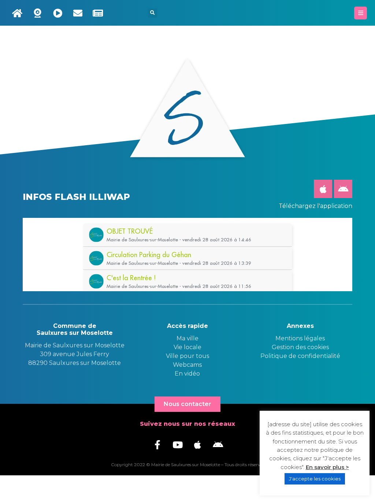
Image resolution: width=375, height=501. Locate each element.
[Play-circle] (57, 13)
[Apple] (323, 189)
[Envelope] (77, 13)
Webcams (187, 364)
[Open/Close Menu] (360, 13)
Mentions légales (300, 338)
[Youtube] (177, 445)
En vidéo (187, 373)
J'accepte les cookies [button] (315, 479)
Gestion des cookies (300, 347)
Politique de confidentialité (300, 355)
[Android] (343, 189)
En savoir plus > (327, 467)
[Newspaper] (98, 13)
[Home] (17, 13)
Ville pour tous (187, 355)
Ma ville (187, 338)
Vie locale (187, 347)
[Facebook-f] (157, 445)
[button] (152, 13)
